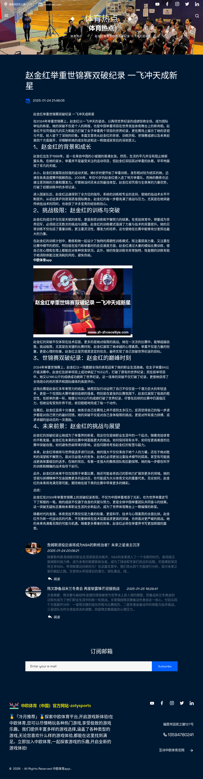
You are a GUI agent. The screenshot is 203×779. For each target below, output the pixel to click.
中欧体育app (61, 768)
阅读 (57, 579)
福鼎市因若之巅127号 (20, 4)
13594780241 (181, 734)
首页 (55, 36)
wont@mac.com (52, 4)
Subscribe (164, 666)
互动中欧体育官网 (171, 750)
